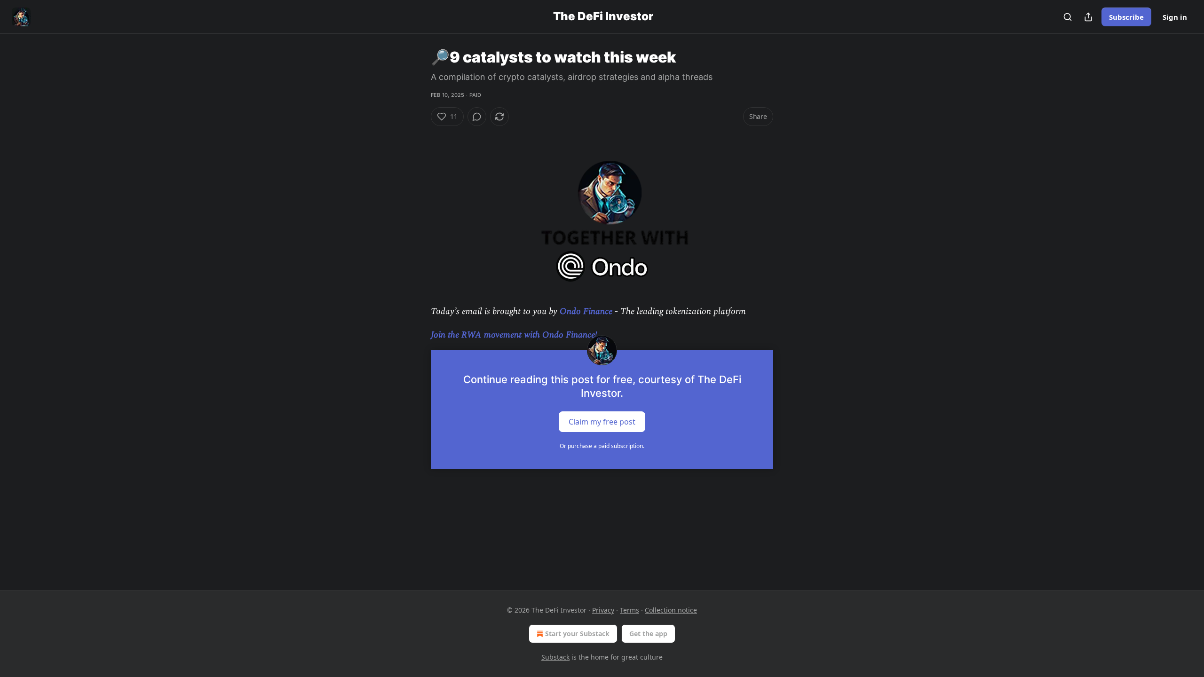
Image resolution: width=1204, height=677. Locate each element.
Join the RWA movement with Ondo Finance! (514, 335)
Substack (555, 657)
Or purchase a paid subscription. (602, 446)
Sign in (1175, 17)
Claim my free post (602, 421)
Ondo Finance (586, 311)
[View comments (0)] (476, 116)
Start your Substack (577, 633)
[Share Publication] (1088, 17)
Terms (629, 610)
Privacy (603, 610)
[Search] (1067, 17)
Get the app (648, 633)
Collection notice (671, 610)
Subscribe (1126, 17)
